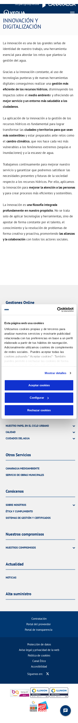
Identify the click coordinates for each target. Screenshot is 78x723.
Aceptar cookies (39, 385)
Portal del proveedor (38, 624)
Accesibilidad (39, 666)
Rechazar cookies (39, 410)
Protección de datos (39, 644)
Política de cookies (39, 655)
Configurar (37, 397)
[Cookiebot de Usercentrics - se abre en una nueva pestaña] (57, 309)
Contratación (39, 618)
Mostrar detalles (55, 373)
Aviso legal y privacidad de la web (39, 650)
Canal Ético (39, 661)
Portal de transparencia (38, 629)
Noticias (11, 577)
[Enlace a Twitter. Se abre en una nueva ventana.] (47, 674)
